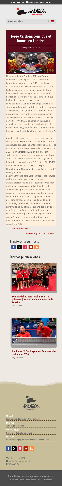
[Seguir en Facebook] (13, 247)
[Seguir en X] (19, 247)
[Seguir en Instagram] (25, 247)
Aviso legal (14, 480)
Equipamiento (22, 440)
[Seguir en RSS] (36, 247)
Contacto (36, 419)
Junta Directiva (25, 419)
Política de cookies (45, 480)
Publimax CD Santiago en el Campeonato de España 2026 (34, 353)
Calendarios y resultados (26, 433)
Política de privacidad (28, 480)
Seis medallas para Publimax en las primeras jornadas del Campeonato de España (32, 299)
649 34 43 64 (18, 2)
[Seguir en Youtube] (31, 247)
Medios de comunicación (39, 440)
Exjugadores (19, 426)
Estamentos (11, 440)
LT (12, 426)
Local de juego (12, 419)
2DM (8, 426)
